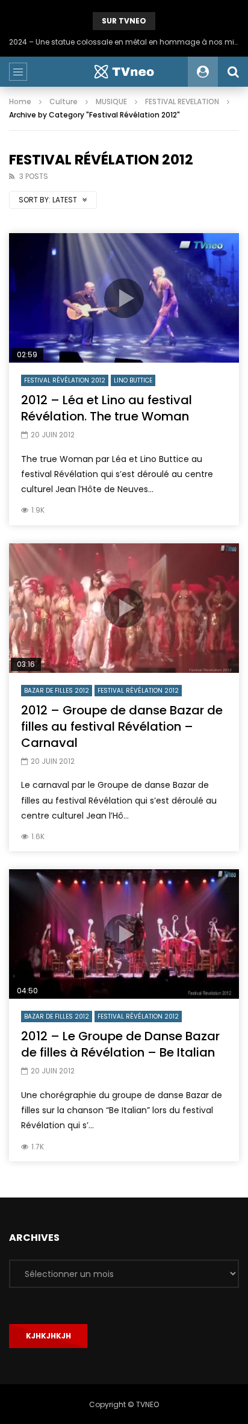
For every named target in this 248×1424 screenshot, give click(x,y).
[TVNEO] (124, 72)
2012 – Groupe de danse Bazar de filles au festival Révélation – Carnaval (122, 726)
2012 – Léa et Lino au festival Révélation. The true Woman (106, 408)
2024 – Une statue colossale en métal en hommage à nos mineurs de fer (124, 42)
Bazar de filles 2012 (56, 690)
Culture (63, 101)
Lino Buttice (133, 380)
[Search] (233, 72)
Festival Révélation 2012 (64, 380)
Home (20, 101)
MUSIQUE (111, 101)
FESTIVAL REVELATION (182, 101)
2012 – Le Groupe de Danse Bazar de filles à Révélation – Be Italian (120, 1044)
